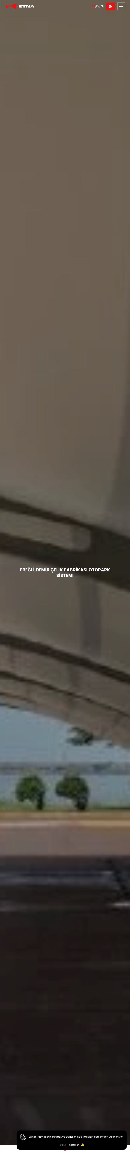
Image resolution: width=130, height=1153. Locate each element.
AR (102, 6)
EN (97, 6)
